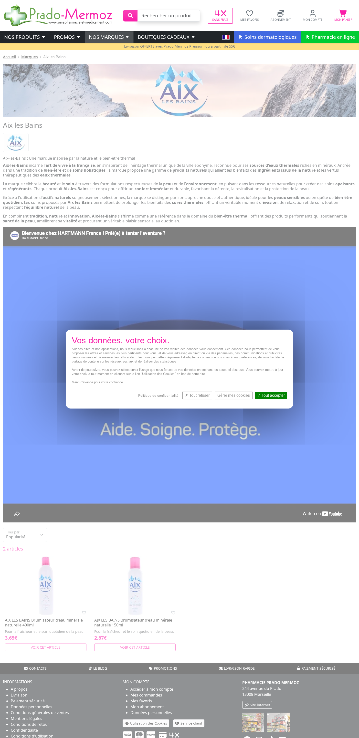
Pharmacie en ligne (332, 37)
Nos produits (22, 37)
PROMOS (65, 37)
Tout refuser (199, 395)
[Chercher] (130, 15)
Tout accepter (273, 395)
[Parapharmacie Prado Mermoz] (59, 15)
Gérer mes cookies (233, 395)
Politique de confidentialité (158, 395)
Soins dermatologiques (270, 37)
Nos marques (107, 37)
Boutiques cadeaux (164, 37)
